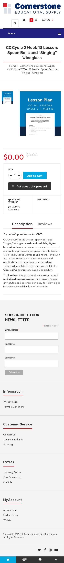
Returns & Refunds (13, 440)
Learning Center (12, 472)
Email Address (12, 330)
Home (12, 66)
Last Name (10, 358)
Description (22, 224)
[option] (40, 113)
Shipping (8, 445)
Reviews (45, 224)
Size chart (43, 200)
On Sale (7, 482)
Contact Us (9, 435)
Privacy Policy (10, 402)
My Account (9, 510)
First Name (10, 344)
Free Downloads (12, 477)
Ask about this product (32, 186)
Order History (10, 515)
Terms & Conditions (13, 407)
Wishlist (7, 520)
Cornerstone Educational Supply (37, 66)
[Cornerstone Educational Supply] (32, 13)
